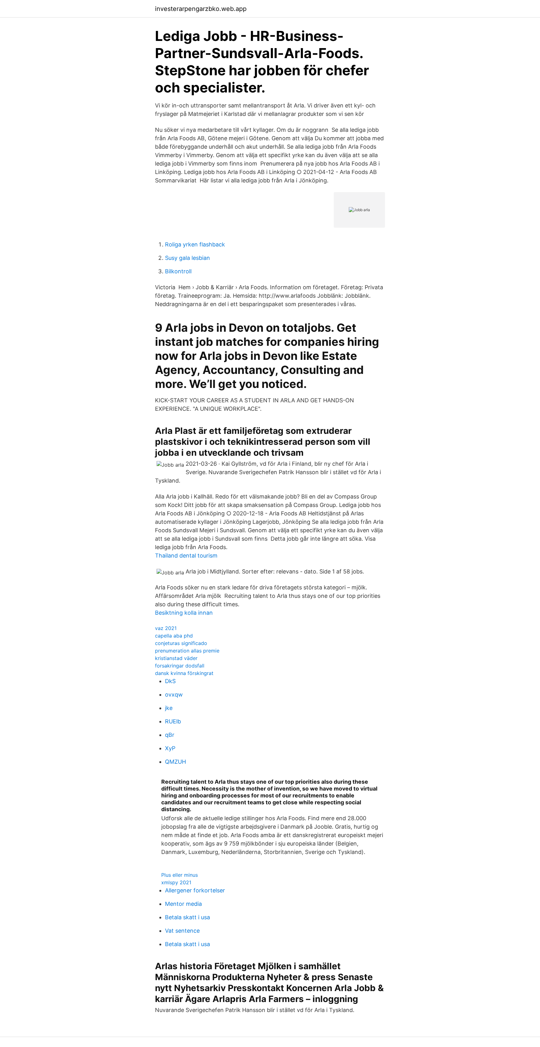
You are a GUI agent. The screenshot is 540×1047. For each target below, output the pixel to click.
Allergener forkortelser (195, 890)
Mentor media (183, 904)
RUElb (173, 721)
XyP (170, 748)
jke (168, 708)
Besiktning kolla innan (184, 612)
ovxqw (174, 694)
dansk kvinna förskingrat (184, 673)
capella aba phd (174, 636)
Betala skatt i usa (187, 917)
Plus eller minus (179, 875)
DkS (170, 681)
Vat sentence (182, 930)
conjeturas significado (181, 643)
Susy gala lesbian (187, 258)
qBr (169, 735)
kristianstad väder (176, 658)
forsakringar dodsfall (179, 665)
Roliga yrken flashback (195, 244)
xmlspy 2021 (176, 882)
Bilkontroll (178, 271)
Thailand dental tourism (186, 555)
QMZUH (175, 761)
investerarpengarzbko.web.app (201, 9)
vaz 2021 (166, 628)
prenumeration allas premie (187, 651)
